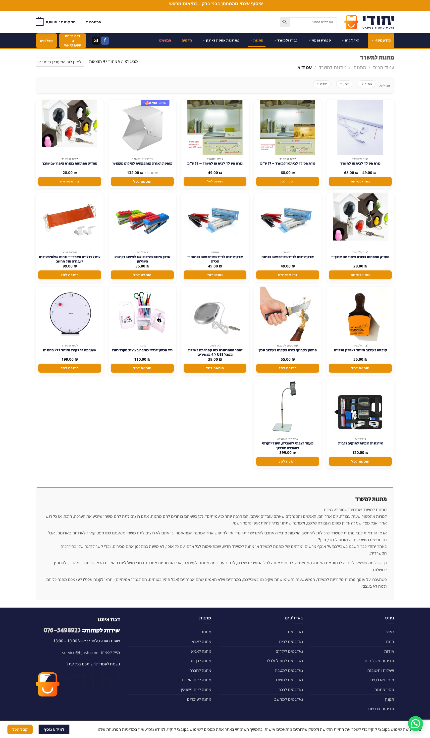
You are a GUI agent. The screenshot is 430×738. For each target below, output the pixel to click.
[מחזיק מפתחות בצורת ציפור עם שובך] (69, 127)
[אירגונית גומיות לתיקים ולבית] (360, 407)
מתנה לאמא (201, 651)
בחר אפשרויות (360, 181)
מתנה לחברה (200, 670)
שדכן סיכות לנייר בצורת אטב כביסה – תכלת (215, 259)
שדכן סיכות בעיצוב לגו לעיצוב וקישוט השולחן (142, 259)
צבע (344, 84)
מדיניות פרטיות (381, 708)
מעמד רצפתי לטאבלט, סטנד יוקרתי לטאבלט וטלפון (288, 445)
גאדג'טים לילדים (289, 651)
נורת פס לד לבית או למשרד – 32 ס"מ (215, 163)
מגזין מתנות (384, 689)
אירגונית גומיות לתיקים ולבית (360, 443)
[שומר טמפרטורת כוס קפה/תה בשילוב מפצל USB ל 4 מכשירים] (215, 314)
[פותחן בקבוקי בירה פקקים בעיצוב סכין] (287, 314)
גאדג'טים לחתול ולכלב (284, 660)
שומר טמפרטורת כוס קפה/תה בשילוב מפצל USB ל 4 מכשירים (215, 352)
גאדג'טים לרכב (291, 689)
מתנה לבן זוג (201, 660)
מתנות (258, 40)
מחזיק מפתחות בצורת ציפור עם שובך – (360, 257)
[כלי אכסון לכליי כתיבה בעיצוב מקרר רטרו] (142, 314)
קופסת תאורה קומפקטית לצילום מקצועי (142, 163)
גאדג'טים (352, 40)
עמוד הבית (383, 67)
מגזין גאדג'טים (382, 680)
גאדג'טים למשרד (289, 680)
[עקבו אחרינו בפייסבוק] (105, 41)
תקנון (389, 699)
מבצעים (165, 40)
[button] (415, 723)
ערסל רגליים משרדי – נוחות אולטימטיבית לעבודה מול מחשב (70, 259)
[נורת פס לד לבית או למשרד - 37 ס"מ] (287, 127)
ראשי (389, 632)
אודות (389, 651)
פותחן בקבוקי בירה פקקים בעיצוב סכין (288, 350)
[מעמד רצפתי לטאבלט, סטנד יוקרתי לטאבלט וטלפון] (288, 407)
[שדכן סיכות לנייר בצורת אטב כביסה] (287, 220)
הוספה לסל (287, 181)
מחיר (366, 84)
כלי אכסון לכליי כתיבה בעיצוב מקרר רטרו (142, 350)
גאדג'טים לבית (291, 641)
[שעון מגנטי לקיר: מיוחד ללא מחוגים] (70, 314)
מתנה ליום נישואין (196, 689)
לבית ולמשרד (287, 40)
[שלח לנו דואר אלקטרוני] (96, 41)
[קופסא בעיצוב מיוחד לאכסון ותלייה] (360, 314)
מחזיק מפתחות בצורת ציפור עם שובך (69, 163)
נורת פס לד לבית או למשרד (360, 163)
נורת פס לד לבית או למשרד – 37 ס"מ (287, 163)
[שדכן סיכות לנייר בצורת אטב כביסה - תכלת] (215, 220)
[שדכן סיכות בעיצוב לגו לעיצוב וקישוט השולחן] (142, 220)
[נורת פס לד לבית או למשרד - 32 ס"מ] (215, 127)
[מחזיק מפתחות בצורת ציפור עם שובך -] (360, 220)
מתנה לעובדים (199, 699)
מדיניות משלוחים (379, 660)
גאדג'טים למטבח (289, 670)
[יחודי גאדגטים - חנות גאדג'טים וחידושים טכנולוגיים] (369, 22)
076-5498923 (62, 630)
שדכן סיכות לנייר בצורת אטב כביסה (288, 257)
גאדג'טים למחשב (288, 699)
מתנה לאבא (201, 641)
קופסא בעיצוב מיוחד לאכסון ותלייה (360, 350)
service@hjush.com (80, 652)
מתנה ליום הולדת (196, 680)
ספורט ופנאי (321, 40)
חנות (390, 641)
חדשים (187, 40)
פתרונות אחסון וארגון (223, 40)
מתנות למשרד (332, 67)
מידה (322, 84)
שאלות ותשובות (380, 670)
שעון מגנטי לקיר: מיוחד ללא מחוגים (69, 350)
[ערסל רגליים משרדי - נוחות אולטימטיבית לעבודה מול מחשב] (69, 220)
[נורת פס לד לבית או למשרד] (360, 127)
